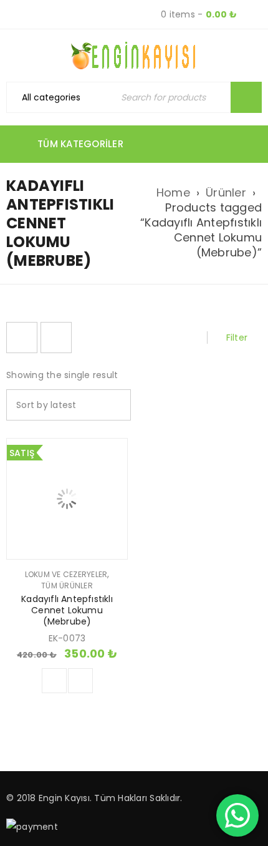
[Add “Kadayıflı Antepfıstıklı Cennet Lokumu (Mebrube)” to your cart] (54, 680)
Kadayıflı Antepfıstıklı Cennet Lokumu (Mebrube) (67, 610)
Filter (237, 337)
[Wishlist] (80, 680)
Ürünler (226, 192)
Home (173, 192)
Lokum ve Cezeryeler (66, 575)
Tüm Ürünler (67, 586)
